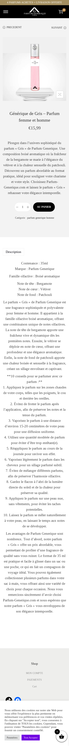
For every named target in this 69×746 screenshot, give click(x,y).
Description (13, 252)
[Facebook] (17, 700)
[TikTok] (9, 700)
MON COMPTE (34, 673)
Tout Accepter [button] (31, 737)
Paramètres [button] (12, 737)
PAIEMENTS (34, 679)
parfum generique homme (40, 217)
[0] (61, 11)
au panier (44, 207)
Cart (34, 686)
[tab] (34, 252)
